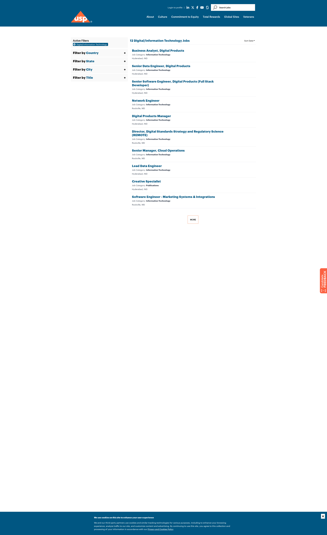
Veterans (248, 16)
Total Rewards (211, 16)
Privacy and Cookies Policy (160, 529)
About (150, 16)
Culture (162, 16)
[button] (99, 53)
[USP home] (81, 16)
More (193, 219)
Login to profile (175, 7)
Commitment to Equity (185, 16)
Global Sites (231, 16)
